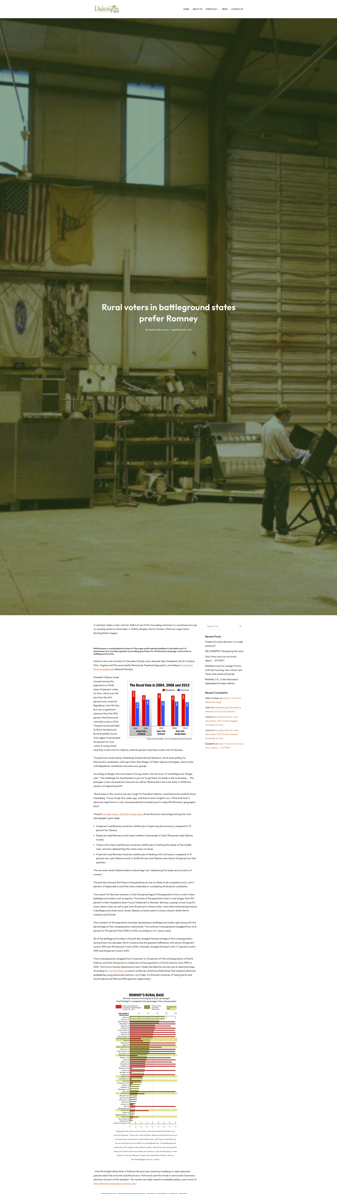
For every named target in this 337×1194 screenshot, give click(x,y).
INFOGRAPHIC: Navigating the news (224, 651)
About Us (197, 9)
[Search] (241, 626)
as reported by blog (122, 814)
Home (186, 9)
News (224, 9)
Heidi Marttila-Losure (158, 329)
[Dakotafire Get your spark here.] (106, 9)
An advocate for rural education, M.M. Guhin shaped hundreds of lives (221, 720)
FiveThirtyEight (116, 970)
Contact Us (237, 9)
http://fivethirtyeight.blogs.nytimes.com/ (114, 1183)
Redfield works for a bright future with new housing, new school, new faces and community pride (223, 669)
